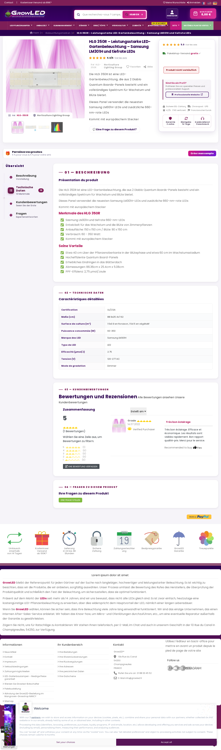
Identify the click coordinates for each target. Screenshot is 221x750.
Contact (8, 2)
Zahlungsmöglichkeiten (17, 671)
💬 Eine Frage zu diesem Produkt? (115, 129)
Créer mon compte (202, 153)
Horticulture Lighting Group (53, 115)
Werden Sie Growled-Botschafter (21, 684)
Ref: (93, 64)
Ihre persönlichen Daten (71, 671)
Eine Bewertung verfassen (82, 466)
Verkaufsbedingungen (16, 666)
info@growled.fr (133, 678)
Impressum (10, 661)
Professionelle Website (187, 94)
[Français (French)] (204, 3)
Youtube (178, 668)
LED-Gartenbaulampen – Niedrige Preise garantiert (25, 677)
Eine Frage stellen (70, 500)
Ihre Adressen (66, 666)
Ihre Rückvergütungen (71, 661)
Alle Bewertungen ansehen (156, 397)
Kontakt (8, 657)
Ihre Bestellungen (68, 652)
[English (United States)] (209, 3)
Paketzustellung (12, 688)
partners (35, 717)
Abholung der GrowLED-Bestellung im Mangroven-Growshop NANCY (24, 695)
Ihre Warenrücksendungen (73, 657)
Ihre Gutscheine (67, 676)
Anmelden (194, 2)
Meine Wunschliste (175, 2)
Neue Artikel (10, 652)
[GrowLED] (25, 13)
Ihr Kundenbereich (70, 645)
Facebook (171, 668)
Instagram (184, 668)
